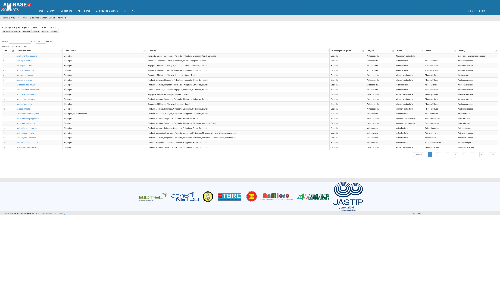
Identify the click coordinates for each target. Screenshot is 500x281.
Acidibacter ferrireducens (27, 56)
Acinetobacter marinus (26, 123)
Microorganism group (11, 27)
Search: (5, 41)
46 (482, 154)
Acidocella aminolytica (26, 99)
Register (471, 10)
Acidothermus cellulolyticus (28, 113)
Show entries (41, 41)
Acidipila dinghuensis (25, 70)
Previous (418, 154)
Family (53, 27)
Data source (70, 50)
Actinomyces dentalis (25, 133)
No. (5, 50)
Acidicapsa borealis (24, 65)
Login (482, 10)
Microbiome (84, 10)
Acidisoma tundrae (24, 80)
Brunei (26, 17)
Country (51, 10)
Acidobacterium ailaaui (26, 84)
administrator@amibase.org (53, 213)
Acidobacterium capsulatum (28, 89)
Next (492, 154)
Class (34, 27)
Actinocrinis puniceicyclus (27, 128)
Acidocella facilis (23, 108)
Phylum (25, 27)
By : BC (417, 213)
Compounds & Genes (107, 10)
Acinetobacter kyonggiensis (28, 118)
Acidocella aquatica (24, 104)
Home (40, 10)
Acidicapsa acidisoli (24, 60)
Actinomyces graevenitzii (27, 137)
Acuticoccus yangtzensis (27, 147)
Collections (67, 10)
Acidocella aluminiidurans (27, 94)
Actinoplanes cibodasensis (27, 142)
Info (125, 10)
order (428, 50)
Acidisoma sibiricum (25, 75)
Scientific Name (24, 50)
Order (43, 27)
